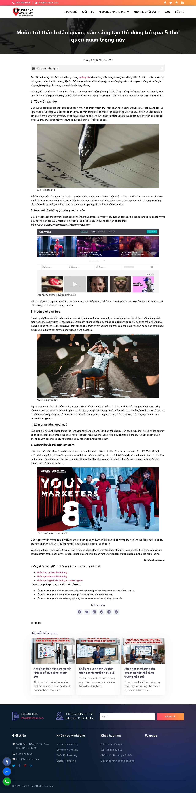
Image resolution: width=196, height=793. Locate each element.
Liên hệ (179, 11)
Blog (167, 11)
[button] (79, 612)
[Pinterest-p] (176, 2)
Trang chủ (70, 11)
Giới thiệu (88, 11)
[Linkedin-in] (182, 2)
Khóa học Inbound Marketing (52, 576)
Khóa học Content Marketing (52, 572)
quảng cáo (84, 77)
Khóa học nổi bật (145, 11)
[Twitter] (170, 2)
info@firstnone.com (32, 718)
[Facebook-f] (165, 2)
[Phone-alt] (7, 781)
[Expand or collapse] (162, 69)
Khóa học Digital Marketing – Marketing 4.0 (60, 580)
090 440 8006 (29, 714)
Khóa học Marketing (112, 11)
